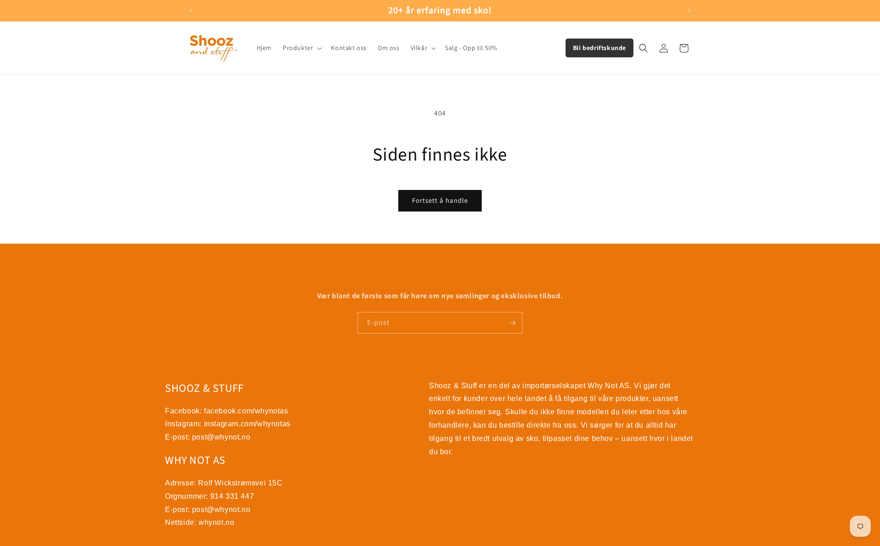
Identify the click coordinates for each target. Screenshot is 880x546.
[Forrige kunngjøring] (191, 10)
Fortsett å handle (440, 200)
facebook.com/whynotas (246, 411)
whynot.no (216, 522)
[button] (301, 47)
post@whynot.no (221, 437)
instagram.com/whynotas (247, 424)
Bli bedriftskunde (599, 48)
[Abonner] (512, 323)
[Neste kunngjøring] (689, 10)
